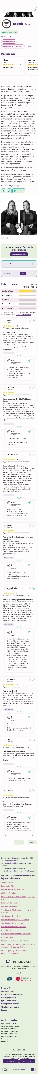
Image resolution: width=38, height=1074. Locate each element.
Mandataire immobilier (9, 1031)
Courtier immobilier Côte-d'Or (14, 868)
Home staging (6, 1041)
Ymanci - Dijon (7, 882)
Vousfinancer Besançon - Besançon (15, 919)
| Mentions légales (22, 1058)
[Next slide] (6, 238)
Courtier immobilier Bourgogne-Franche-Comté (17, 864)
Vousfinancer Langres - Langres (13, 923)
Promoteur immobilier (9, 1033)
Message (28, 1061)
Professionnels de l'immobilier (23, 858)
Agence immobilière (8, 1023)
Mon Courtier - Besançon (11, 906)
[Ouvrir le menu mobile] (32, 1069)
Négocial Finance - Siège (19, 254)
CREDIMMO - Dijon (8, 893)
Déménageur (6, 1039)
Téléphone (12, 1061)
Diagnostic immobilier (9, 1036)
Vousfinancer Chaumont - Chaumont (16, 934)
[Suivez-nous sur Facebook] (20, 973)
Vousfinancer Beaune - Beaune (13, 927)
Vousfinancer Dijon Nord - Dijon (14, 889)
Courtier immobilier (11, 860)
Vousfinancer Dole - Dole (11, 916)
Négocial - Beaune (8, 930)
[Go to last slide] (2, 238)
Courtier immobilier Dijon (13, 871)
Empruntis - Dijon (8, 886)
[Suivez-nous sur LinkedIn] (17, 973)
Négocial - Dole (7, 937)
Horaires (6, 273)
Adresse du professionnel (12, 264)
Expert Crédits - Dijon (9, 903)
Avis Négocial (30, 871)
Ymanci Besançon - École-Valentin (14, 941)
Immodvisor (5, 858)
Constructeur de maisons (10, 1026)
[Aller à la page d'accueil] (5, 1069)
